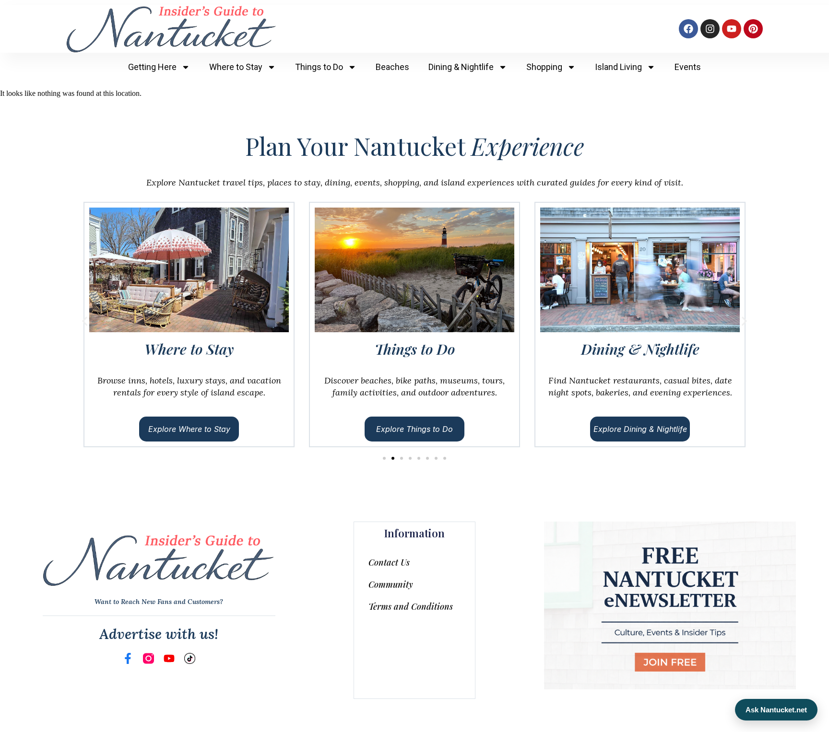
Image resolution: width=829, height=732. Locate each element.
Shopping (544, 67)
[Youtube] (731, 28)
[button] (85, 321)
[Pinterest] (753, 28)
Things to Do (319, 67)
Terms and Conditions (410, 606)
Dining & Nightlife (461, 67)
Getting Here (152, 67)
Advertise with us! (158, 634)
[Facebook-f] (127, 658)
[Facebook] (688, 28)
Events (688, 67)
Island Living (618, 67)
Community (390, 584)
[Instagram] (710, 28)
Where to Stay (235, 67)
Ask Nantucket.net (776, 710)
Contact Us (389, 562)
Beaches (392, 67)
